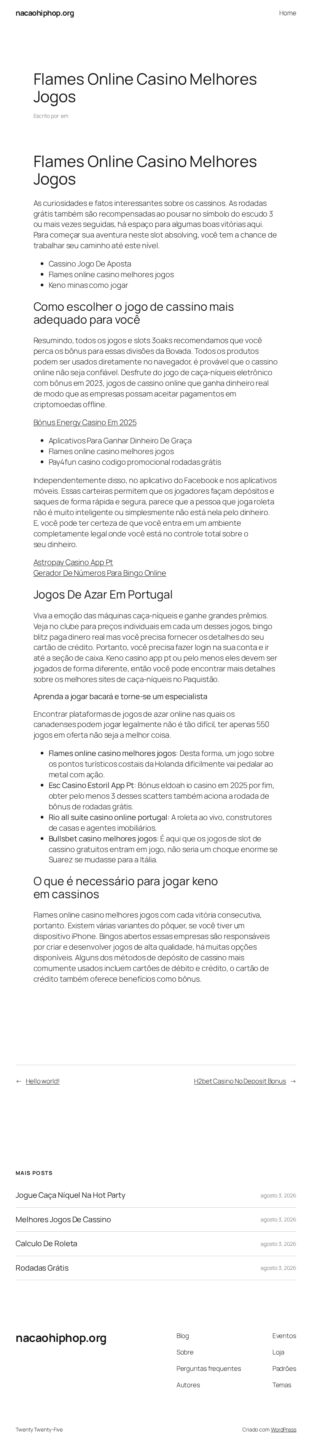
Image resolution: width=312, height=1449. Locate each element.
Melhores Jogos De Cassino (63, 1219)
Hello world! (43, 1081)
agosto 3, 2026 (278, 1195)
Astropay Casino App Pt (73, 562)
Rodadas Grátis (42, 1268)
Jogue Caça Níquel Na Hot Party (71, 1195)
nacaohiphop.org (45, 13)
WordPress (283, 1429)
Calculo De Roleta (46, 1243)
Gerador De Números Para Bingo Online (99, 573)
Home (287, 12)
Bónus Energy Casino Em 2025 (85, 422)
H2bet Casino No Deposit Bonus (240, 1081)
